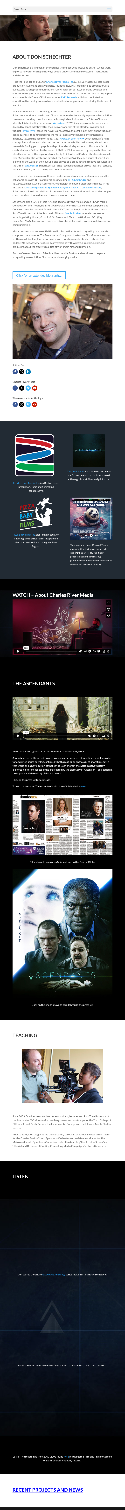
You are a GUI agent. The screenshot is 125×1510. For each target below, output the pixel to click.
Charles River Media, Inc (59, 81)
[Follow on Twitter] (21, 371)
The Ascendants (75, 471)
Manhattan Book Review (71, 138)
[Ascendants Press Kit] (62, 997)
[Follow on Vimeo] (28, 388)
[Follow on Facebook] (15, 371)
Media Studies (73, 213)
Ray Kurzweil (28, 130)
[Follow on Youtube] (34, 388)
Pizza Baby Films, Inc (24, 534)
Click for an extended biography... (39, 275)
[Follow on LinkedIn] (28, 371)
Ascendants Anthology (53, 1274)
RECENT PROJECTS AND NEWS (48, 1490)
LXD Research (69, 97)
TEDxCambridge (77, 179)
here (82, 786)
